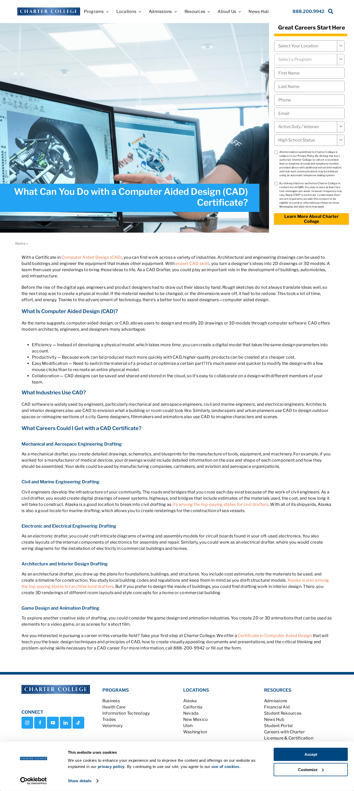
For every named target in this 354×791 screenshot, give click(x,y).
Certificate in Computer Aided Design (275, 635)
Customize (307, 769)
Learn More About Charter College (311, 219)
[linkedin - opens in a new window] (66, 723)
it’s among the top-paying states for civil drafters (220, 504)
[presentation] (309, 100)
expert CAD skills (192, 263)
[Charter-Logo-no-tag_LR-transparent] (48, 9)
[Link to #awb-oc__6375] (329, 12)
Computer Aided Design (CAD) (91, 257)
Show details (79, 781)
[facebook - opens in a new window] (40, 723)
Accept (311, 754)
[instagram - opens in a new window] (27, 723)
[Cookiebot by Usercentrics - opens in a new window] (33, 781)
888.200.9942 (308, 11)
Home (20, 243)
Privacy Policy (306, 155)
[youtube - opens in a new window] (53, 723)
